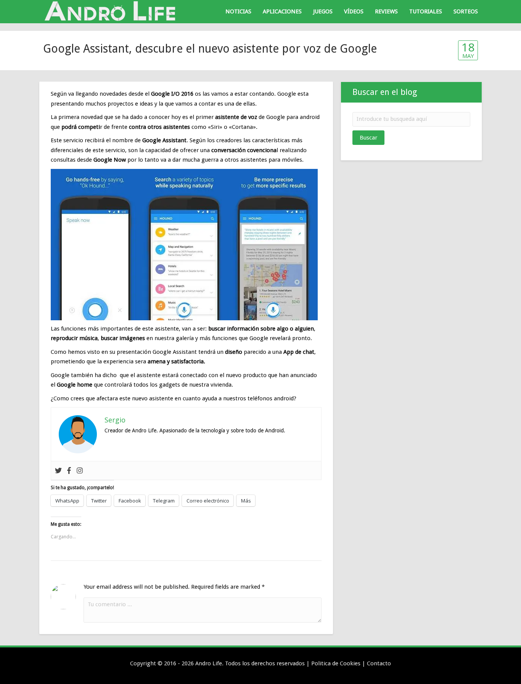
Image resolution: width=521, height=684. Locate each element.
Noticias (238, 11)
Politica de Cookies (335, 663)
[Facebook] (69, 470)
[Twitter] (58, 470)
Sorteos (465, 11)
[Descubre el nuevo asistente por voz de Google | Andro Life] (111, 11)
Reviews (386, 11)
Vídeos (353, 11)
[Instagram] (79, 470)
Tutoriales (425, 11)
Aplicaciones (282, 11)
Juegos (323, 11)
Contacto (379, 663)
